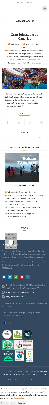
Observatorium (12, 57)
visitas (33, 63)
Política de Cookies (10, 374)
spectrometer (34, 60)
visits (39, 63)
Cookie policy (19, 398)
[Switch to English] (5, 323)
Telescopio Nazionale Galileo (19, 63)
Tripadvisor (26, 383)
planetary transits (36, 57)
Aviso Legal (43, 371)
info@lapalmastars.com (15, 297)
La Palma (40, 50)
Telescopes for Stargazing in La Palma (21, 192)
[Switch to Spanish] (10, 323)
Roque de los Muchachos (18, 60)
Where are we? (20, 380)
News (25, 47)
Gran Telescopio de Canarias (24, 36)
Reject (12, 403)
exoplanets (31, 50)
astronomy (12, 50)
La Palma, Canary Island (36, 380)
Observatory (24, 57)
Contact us (9, 380)
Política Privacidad (39, 374)
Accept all (4, 403)
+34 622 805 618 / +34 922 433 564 (20, 292)
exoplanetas (22, 50)
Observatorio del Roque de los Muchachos (24, 53)
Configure (21, 403)
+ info (23, 113)
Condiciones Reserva (25, 374)
